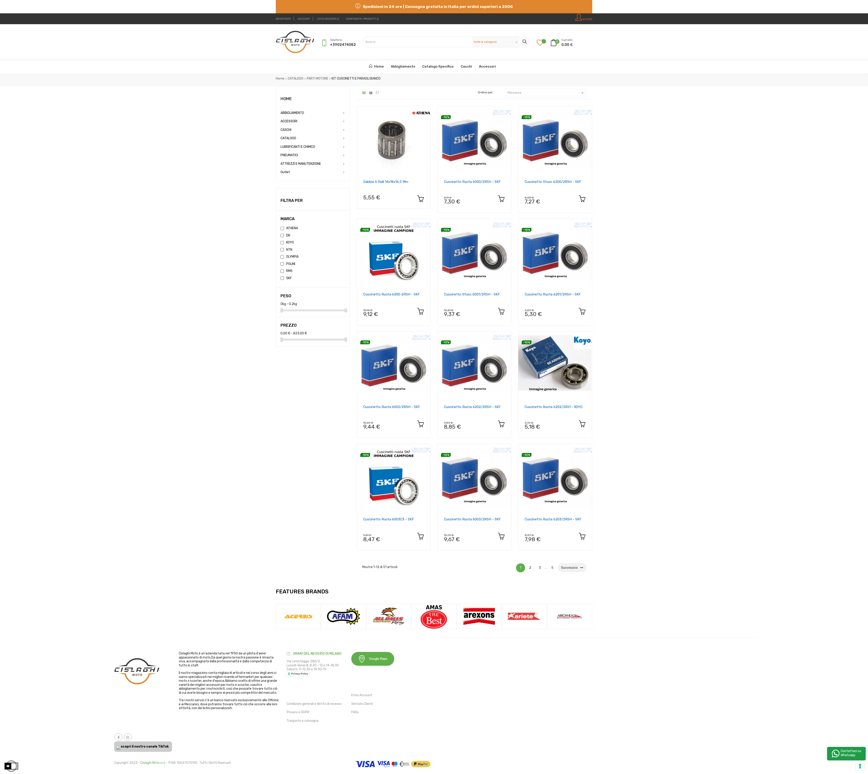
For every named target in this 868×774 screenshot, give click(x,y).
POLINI (290, 264)
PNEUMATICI (289, 155)
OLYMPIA (292, 257)
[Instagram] (128, 737)
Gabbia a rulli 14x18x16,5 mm (385, 182)
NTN (289, 250)
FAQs (355, 712)
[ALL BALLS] (388, 616)
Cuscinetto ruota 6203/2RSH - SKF (553, 519)
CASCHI (286, 130)
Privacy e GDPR (298, 712)
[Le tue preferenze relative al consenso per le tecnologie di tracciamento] (860, 766)
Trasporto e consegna (302, 721)
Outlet (285, 172)
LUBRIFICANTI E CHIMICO (298, 147)
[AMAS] (434, 616)
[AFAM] (343, 616)
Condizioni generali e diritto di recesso (314, 704)
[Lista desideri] (543, 43)
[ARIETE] (524, 616)
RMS (289, 271)
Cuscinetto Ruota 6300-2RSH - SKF (391, 294)
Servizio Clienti (362, 704)
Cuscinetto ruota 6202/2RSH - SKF (472, 407)
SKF (289, 278)
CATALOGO (288, 138)
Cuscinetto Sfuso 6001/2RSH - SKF (472, 294)
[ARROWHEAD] (569, 616)
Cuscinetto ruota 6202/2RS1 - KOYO (554, 407)
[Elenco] (371, 93)
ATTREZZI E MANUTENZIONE (301, 164)
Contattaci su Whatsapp (851, 753)
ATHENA (292, 228)
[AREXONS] (479, 616)
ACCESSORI (289, 121)
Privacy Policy (299, 673)
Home (286, 98)
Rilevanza (546, 93)
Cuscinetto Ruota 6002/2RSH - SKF (391, 407)
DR (288, 235)
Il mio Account (361, 695)
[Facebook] (118, 737)
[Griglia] (364, 93)
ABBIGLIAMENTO (292, 113)
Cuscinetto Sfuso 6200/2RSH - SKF (553, 182)
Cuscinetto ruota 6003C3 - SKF (388, 519)
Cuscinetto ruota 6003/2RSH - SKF (472, 519)
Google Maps (378, 659)
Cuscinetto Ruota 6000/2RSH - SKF (472, 182)
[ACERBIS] (298, 616)
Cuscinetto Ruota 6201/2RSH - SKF (553, 294)
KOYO (290, 242)
